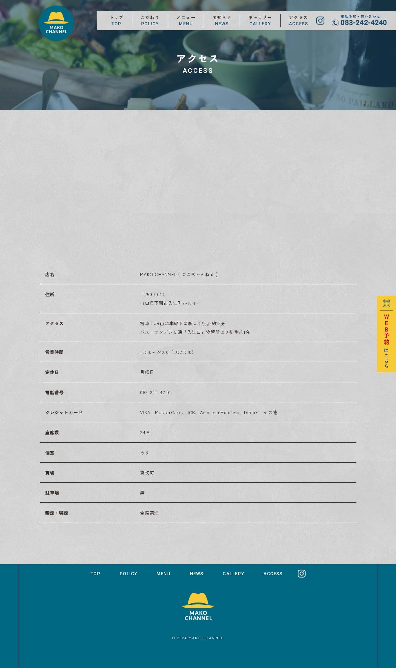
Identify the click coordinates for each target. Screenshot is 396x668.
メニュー (185, 20)
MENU (163, 573)
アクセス (298, 20)
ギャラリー (260, 20)
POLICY (128, 573)
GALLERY (233, 573)
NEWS (197, 573)
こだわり (149, 20)
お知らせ (221, 20)
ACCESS (273, 573)
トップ (116, 20)
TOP (95, 573)
